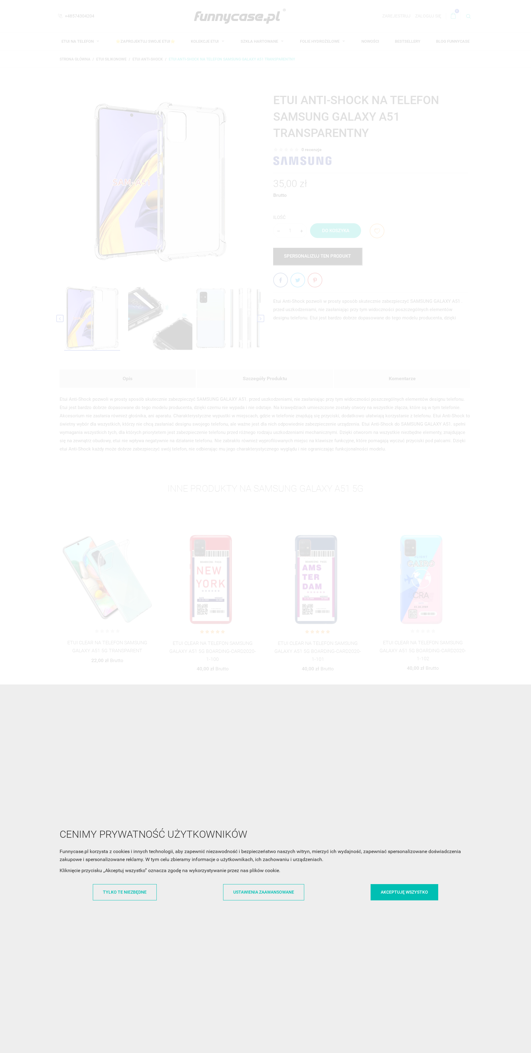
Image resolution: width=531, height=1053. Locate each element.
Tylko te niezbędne (125, 892)
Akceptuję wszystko (404, 892)
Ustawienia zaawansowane (263, 892)
